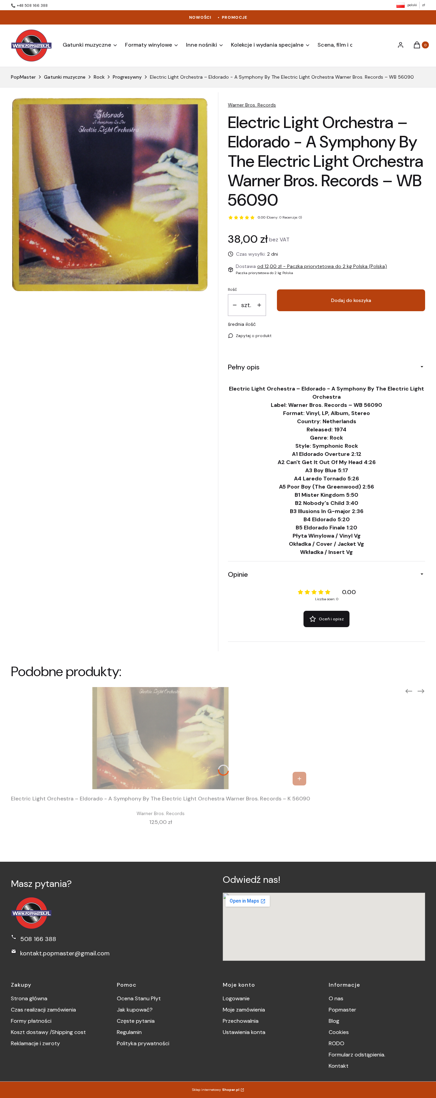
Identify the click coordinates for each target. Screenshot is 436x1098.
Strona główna (29, 998)
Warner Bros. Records (252, 105)
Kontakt (338, 1065)
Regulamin (129, 1032)
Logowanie (236, 998)
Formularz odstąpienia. (357, 1054)
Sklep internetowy (215, 1089)
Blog (334, 1020)
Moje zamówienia (244, 1009)
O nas (336, 998)
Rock (99, 77)
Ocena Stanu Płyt (139, 998)
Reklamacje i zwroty (35, 1043)
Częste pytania (136, 1020)
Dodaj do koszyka (351, 300)
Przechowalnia (241, 1020)
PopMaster (23, 77)
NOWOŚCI (200, 17)
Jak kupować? (135, 1009)
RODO (336, 1043)
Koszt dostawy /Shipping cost (48, 1032)
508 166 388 (38, 939)
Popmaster (342, 1009)
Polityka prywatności (143, 1043)
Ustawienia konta (244, 1032)
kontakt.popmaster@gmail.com (65, 953)
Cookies (339, 1032)
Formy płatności (31, 1020)
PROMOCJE (234, 17)
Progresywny (127, 77)
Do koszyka (299, 778)
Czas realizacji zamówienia (43, 1009)
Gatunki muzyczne (64, 77)
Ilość (232, 289)
